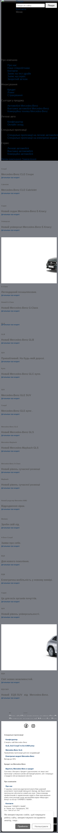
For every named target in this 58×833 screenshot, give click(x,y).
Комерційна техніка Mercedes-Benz (27, 111)
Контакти (21, 9)
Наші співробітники (18, 68)
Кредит (11, 89)
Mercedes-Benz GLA (14, 750)
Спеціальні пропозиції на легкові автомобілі (32, 135)
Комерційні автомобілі (20, 154)
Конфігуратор (15, 122)
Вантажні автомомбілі (20, 151)
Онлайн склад (15, 124)
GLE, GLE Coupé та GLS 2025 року (20, 746)
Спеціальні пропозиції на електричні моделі (32, 138)
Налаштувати (41, 826)
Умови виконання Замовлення (18, 159)
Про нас (12, 65)
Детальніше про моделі (10, 177)
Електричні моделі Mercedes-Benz (20, 756)
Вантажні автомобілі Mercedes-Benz (28, 108)
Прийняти (23, 826)
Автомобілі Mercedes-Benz (22, 105)
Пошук (51, 5)
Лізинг (11, 92)
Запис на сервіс (16, 76)
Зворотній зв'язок (17, 79)
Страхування (15, 95)
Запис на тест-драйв (19, 73)
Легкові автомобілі (18, 148)
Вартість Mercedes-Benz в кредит (20, 769)
